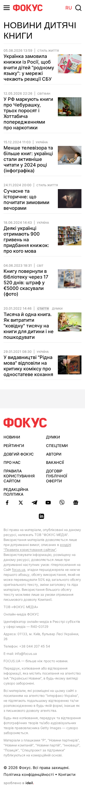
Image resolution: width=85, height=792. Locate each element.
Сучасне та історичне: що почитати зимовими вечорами (26, 199)
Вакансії (55, 462)
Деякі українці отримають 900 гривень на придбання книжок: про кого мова (26, 239)
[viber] (62, 502)
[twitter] (20, 502)
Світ (40, 265)
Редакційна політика (16, 492)
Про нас (12, 462)
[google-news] (75, 502)
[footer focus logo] (25, 423)
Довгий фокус (19, 454)
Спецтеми (57, 445)
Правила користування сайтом (19, 476)
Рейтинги (14, 445)
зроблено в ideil (19, 783)
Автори (53, 454)
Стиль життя (48, 50)
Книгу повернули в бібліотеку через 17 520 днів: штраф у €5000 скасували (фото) (26, 282)
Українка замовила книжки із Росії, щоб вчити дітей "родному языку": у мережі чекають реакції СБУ (29, 67)
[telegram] (34, 502)
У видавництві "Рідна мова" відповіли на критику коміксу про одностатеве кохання (28, 365)
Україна (42, 142)
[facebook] (7, 502)
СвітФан (43, 93)
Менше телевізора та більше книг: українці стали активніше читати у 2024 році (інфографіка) (28, 159)
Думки (57, 308)
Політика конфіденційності (29, 774)
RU (68, 7)
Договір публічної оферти (56, 476)
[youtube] (48, 502)
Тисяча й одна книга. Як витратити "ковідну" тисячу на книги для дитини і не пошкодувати (29, 326)
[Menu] (7, 8)
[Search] (78, 8)
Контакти (67, 774)
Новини (12, 437)
